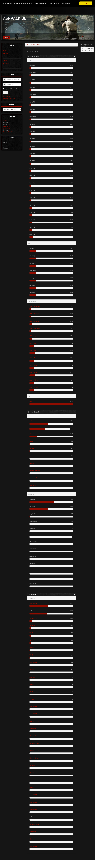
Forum (5, 60)
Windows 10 (33, 618)
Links (4, 67)
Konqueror (33, 485)
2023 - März (33, 373)
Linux (31, 640)
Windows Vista (34, 743)
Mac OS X (33, 670)
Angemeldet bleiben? (11, 89)
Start (28, 45)
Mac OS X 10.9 (34, 736)
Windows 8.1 (34, 633)
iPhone (32, 699)
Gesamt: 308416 (8, 132)
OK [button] (86, 3)
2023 (38, 45)
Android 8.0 (33, 728)
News (4, 50)
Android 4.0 (33, 832)
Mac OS (32, 839)
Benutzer (5, 53)
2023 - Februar (34, 380)
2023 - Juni (33, 350)
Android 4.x (33, 802)
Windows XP (33, 692)
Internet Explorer (35, 470)
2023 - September (35, 328)
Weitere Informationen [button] (63, 3)
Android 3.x (33, 846)
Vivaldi (32, 463)
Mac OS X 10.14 (34, 758)
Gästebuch (6, 63)
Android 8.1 (33, 795)
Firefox (32, 448)
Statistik (33, 45)
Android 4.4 (33, 809)
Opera (31, 456)
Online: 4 (5, 121)
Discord (6, 37)
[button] (6, 27)
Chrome (32, 434)
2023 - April (33, 365)
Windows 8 (33, 655)
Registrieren (6, 97)
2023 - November (35, 314)
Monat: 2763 (6, 126)
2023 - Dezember (35, 306)
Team (4, 57)
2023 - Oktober (34, 321)
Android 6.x (33, 662)
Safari (31, 421)
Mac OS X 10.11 (34, 684)
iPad (31, 780)
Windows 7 (33, 625)
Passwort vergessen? (9, 98)
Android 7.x (33, 603)
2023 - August (34, 336)
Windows (32, 765)
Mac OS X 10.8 (34, 773)
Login (5, 93)
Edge (31, 441)
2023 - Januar (34, 387)
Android (32, 677)
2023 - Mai (33, 358)
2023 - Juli (33, 343)
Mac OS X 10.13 (34, 751)
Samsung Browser (35, 478)
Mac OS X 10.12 (34, 787)
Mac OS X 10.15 (34, 647)
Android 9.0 (33, 714)
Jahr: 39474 (6, 128)
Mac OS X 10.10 (34, 721)
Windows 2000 (34, 824)
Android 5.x (33, 706)
